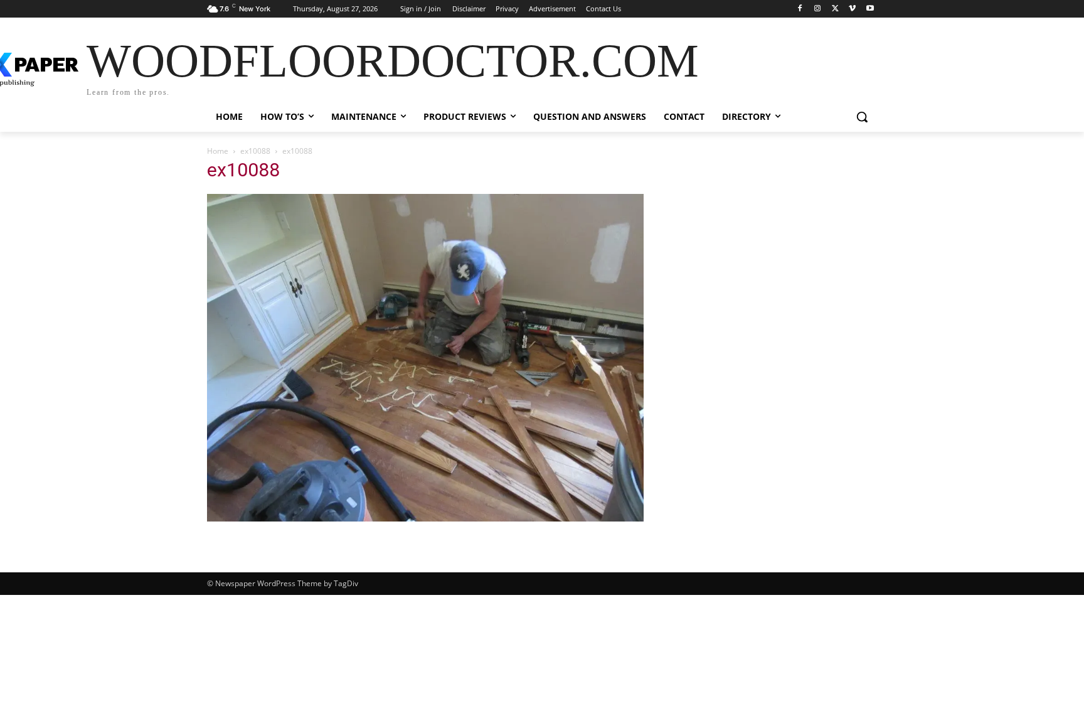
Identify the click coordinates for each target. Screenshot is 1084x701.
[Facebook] (800, 9)
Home (217, 151)
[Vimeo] (852, 9)
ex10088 (255, 151)
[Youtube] (870, 9)
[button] (862, 117)
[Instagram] (817, 9)
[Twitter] (835, 9)
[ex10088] (425, 518)
